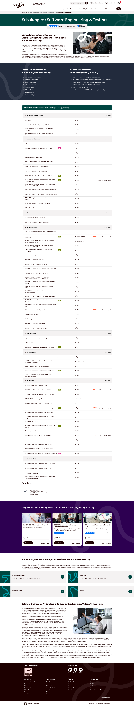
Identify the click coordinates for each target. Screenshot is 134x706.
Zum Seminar (28, 542)
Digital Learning (49, 685)
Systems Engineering (30, 82)
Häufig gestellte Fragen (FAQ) (96, 689)
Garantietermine (93, 687)
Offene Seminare (49, 681)
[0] (118, 3)
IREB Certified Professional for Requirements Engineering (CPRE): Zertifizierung (92, 79)
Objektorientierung (29, 87)
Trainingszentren (71, 687)
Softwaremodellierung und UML (33, 77)
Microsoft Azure (27, 693)
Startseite (30, 12)
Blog (91, 681)
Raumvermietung (49, 693)
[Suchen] (86, 3)
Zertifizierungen (49, 691)
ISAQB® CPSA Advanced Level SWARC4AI (35, 525)
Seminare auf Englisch (30, 95)
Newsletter (92, 683)
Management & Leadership (30, 681)
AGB (96, 703)
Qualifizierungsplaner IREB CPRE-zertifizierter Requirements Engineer (90, 89)
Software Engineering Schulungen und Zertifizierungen (86, 77)
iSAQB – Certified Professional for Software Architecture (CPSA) (89, 82)
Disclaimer (91, 703)
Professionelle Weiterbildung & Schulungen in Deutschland (45, 12)
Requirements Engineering (31, 79)
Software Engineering (28, 689)
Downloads (92, 685)
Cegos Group (71, 689)
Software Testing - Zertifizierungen (81, 87)
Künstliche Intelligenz (28, 687)
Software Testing (29, 92)
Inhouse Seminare (50, 683)
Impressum (100, 703)
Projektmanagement (28, 685)
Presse (69, 683)
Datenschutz (107, 703)
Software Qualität (29, 89)
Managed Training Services (52, 687)
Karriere (69, 685)
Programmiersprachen (29, 691)
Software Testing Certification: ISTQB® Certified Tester (86, 84)
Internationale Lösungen (51, 689)
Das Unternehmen (72, 681)
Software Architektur (30, 84)
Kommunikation (27, 683)
